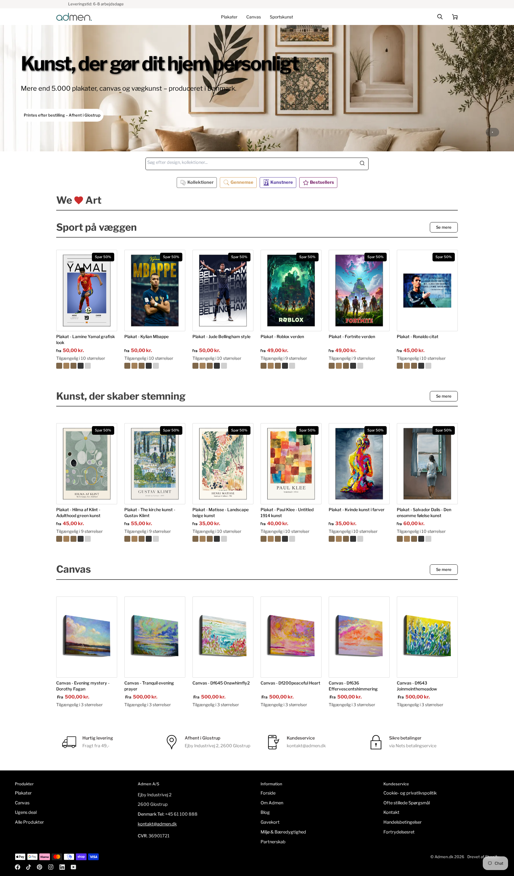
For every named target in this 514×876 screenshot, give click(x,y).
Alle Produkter (29, 822)
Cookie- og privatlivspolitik (410, 793)
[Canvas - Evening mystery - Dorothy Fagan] (86, 637)
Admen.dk (444, 856)
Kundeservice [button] (396, 783)
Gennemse (242, 182)
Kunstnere (281, 182)
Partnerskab (273, 841)
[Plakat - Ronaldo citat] (427, 366)
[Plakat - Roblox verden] (291, 366)
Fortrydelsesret (399, 832)
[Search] (363, 163)
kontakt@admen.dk (157, 824)
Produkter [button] (24, 783)
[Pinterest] (39, 867)
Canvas (22, 803)
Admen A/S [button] (148, 783)
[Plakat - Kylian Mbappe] (154, 366)
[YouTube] (73, 867)
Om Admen (272, 803)
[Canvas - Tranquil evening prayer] (154, 637)
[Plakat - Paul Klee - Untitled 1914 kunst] (291, 539)
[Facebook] (17, 867)
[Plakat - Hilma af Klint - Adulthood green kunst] (86, 539)
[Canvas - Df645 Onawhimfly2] (222, 637)
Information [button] (271, 783)
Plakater (23, 793)
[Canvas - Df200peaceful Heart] (291, 637)
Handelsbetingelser (402, 822)
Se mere (444, 227)
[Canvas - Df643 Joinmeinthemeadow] (427, 637)
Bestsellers (322, 182)
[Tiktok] (28, 867)
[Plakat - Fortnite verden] (359, 366)
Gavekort (270, 822)
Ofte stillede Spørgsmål (406, 803)
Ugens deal (26, 812)
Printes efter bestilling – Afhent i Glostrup (62, 115)
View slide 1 (492, 132)
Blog (265, 812)
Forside (268, 793)
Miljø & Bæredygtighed (283, 832)
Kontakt (391, 812)
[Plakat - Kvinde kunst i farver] (359, 539)
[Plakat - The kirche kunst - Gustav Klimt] (154, 539)
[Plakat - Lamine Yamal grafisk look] (86, 366)
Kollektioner (200, 182)
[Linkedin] (62, 867)
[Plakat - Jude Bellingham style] (222, 366)
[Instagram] (51, 867)
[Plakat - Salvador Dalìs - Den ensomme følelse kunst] (427, 539)
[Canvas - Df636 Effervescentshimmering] (359, 637)
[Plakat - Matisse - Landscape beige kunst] (222, 539)
